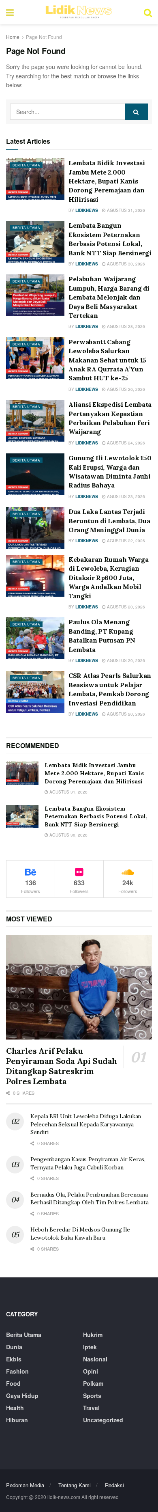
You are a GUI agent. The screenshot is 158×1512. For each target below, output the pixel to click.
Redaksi (114, 1485)
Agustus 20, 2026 (125, 607)
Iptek (90, 1347)
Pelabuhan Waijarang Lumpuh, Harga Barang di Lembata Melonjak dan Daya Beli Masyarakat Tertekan (108, 297)
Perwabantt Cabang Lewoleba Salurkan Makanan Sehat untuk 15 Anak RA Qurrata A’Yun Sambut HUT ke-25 (107, 360)
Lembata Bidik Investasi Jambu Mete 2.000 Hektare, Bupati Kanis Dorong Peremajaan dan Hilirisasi (106, 181)
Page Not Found (44, 36)
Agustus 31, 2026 (125, 210)
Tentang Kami (74, 1485)
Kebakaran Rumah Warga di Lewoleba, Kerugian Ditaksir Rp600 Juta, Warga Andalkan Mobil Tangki (108, 577)
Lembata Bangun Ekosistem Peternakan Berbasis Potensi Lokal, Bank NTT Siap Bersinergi (96, 816)
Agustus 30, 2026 (125, 264)
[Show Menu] (10, 12)
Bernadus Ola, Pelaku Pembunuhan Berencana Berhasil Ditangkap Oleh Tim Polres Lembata (89, 1198)
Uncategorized (103, 1420)
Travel (91, 1408)
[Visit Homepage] (78, 12)
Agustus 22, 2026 (125, 541)
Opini (90, 1371)
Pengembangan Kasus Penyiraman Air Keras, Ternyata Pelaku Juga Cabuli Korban (87, 1163)
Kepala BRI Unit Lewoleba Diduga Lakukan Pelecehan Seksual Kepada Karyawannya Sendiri (85, 1124)
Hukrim (92, 1335)
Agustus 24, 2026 (125, 443)
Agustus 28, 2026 (125, 326)
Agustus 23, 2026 (125, 496)
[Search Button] (148, 12)
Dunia (14, 1347)
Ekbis (13, 1359)
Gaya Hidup (22, 1395)
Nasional (95, 1359)
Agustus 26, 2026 (125, 389)
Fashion (17, 1371)
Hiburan (17, 1420)
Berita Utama (26, 165)
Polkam (93, 1383)
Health (15, 1408)
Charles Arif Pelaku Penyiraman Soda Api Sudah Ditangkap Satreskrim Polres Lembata (61, 1066)
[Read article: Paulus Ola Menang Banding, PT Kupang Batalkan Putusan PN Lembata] (35, 638)
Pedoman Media (25, 1485)
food (13, 1383)
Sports (92, 1395)
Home (12, 36)
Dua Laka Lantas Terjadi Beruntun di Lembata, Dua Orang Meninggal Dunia (109, 520)
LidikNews (86, 210)
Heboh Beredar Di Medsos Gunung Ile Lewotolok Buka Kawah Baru (80, 1233)
